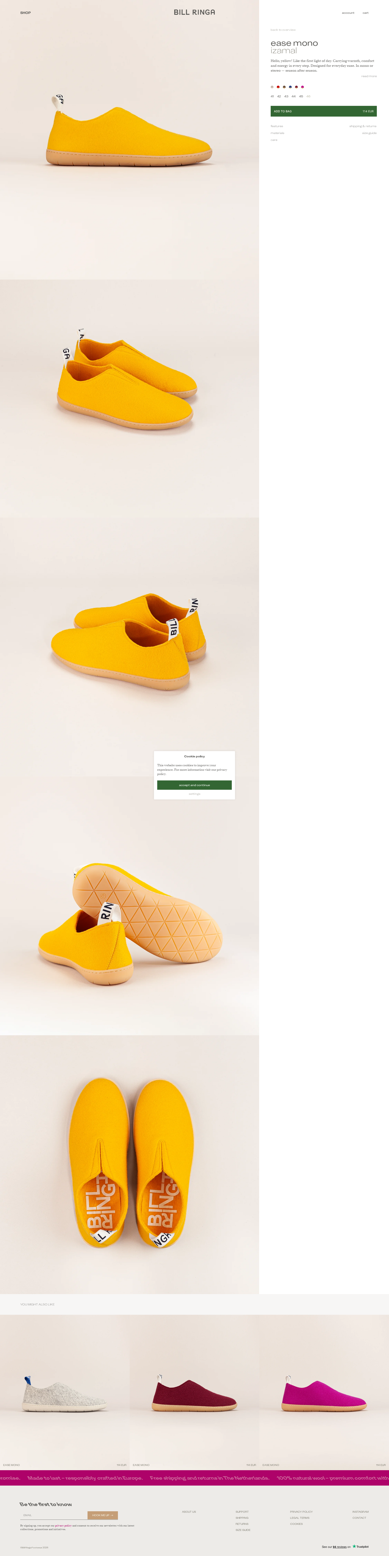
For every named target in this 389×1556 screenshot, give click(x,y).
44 (294, 96)
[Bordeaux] (296, 87)
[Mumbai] (302, 87)
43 (286, 96)
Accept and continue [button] (194, 785)
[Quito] (272, 87)
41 (272, 96)
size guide (369, 133)
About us (189, 1511)
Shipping (242, 1518)
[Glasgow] (290, 87)
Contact (359, 1518)
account (348, 13)
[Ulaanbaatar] (284, 87)
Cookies (296, 1524)
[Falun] (278, 87)
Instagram (361, 1511)
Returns (242, 1524)
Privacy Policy (301, 1511)
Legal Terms (299, 1518)
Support (242, 1511)
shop (25, 13)
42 (279, 96)
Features (277, 126)
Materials (277, 133)
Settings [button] (194, 794)
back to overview (283, 30)
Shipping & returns (362, 126)
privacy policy (63, 1525)
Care (274, 140)
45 (301, 96)
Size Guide (243, 1530)
